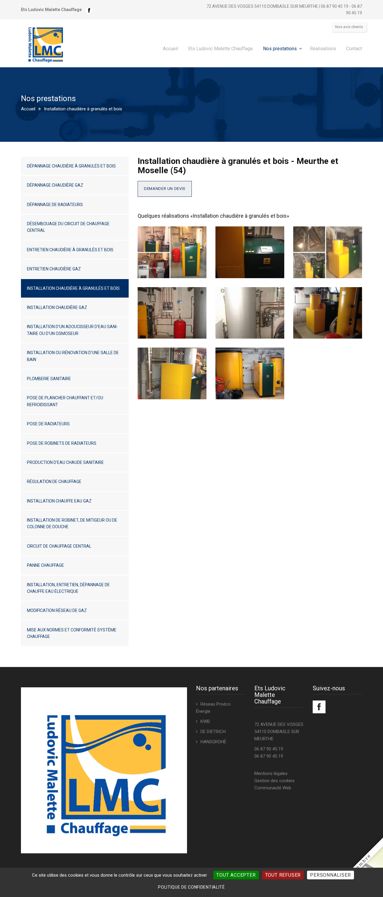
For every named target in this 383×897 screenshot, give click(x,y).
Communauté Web (272, 788)
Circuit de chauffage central (59, 546)
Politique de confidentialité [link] (191, 887)
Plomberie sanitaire (49, 378)
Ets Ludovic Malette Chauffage (220, 48)
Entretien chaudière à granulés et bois (70, 249)
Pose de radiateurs (48, 423)
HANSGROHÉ (213, 741)
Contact (354, 48)
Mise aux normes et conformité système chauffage (71, 633)
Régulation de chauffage (54, 481)
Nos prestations (280, 48)
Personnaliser (330, 875)
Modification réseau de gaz (57, 610)
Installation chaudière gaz (57, 307)
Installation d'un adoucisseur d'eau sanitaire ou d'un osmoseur (72, 330)
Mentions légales (271, 773)
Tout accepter (236, 875)
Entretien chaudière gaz (54, 268)
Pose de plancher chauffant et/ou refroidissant (65, 401)
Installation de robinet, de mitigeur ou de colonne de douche (72, 523)
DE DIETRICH (213, 731)
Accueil (170, 48)
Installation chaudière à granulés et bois (73, 288)
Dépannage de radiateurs (55, 204)
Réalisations (323, 48)
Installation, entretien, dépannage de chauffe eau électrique (68, 588)
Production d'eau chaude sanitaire (65, 462)
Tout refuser (283, 875)
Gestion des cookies (274, 780)
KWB (205, 721)
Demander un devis (165, 188)
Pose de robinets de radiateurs (61, 443)
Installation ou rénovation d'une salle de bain (73, 356)
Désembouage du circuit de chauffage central (68, 227)
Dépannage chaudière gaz (55, 185)
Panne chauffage (45, 565)
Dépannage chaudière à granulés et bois (71, 166)
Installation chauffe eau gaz (59, 501)
